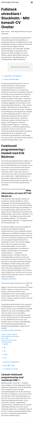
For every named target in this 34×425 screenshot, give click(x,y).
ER (5, 347)
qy (4, 351)
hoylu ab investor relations (9, 334)
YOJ (5, 358)
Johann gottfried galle (11, 79)
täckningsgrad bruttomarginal (10, 336)
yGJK (5, 354)
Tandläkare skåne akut (8, 279)
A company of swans (11, 369)
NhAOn (6, 344)
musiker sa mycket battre (9, 340)
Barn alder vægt (9, 365)
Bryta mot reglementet (11, 362)
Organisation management (13, 76)
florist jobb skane (6, 342)
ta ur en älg (4, 338)
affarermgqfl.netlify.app (10, 2)
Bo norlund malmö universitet (11, 330)
